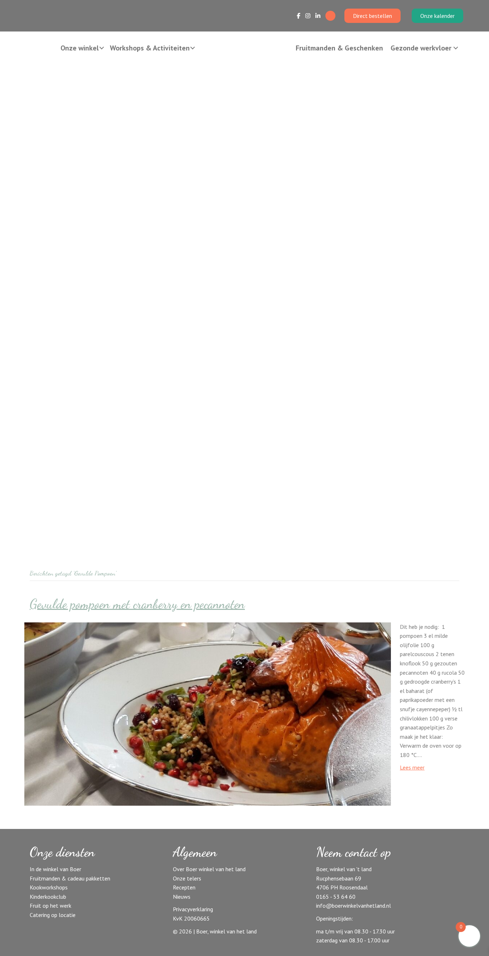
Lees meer (412, 767)
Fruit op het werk (50, 905)
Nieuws (181, 896)
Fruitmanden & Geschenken (339, 48)
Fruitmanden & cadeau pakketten (70, 878)
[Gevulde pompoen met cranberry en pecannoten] (207, 713)
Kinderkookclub (48, 896)
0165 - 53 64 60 (335, 896)
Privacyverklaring (193, 909)
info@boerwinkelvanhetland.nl (353, 905)
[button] (101, 48)
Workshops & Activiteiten (150, 48)
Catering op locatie (53, 914)
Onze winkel (79, 48)
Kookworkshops (49, 887)
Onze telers (187, 878)
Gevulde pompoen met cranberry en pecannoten (137, 604)
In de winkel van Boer (55, 869)
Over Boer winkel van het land (209, 869)
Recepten (184, 887)
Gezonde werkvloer (421, 48)
